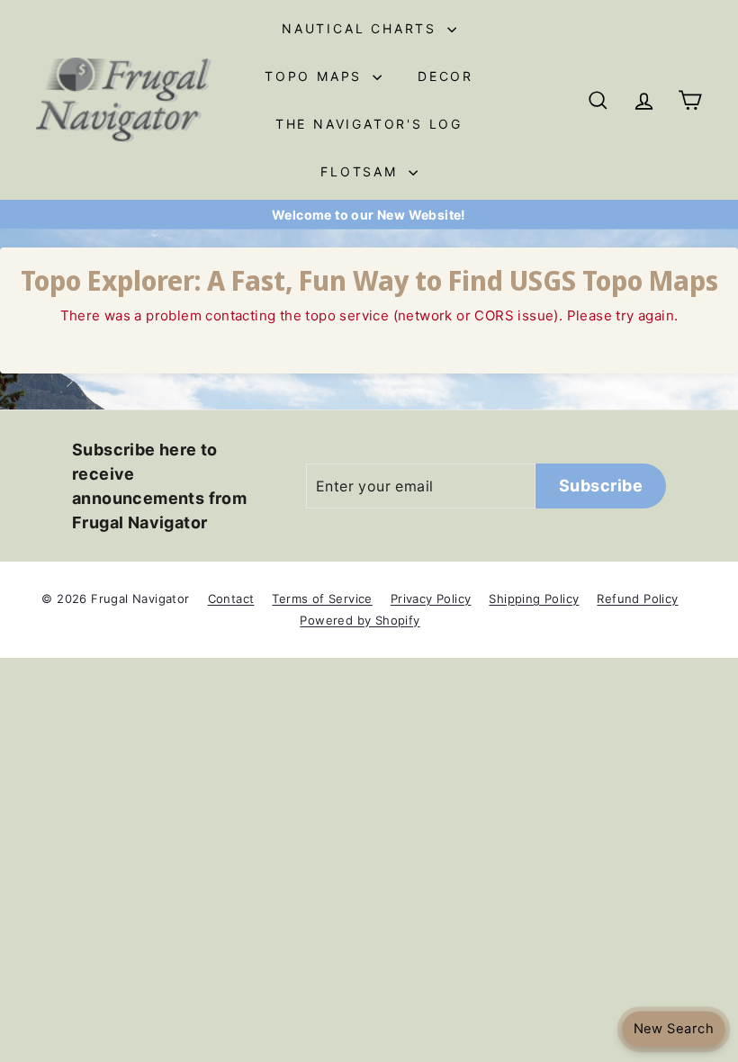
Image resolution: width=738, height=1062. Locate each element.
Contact (231, 598)
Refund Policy (637, 598)
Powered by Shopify (359, 620)
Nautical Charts (362, 28)
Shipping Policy (534, 598)
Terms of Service (322, 598)
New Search (673, 1029)
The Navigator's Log (369, 123)
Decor (445, 76)
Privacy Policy (431, 598)
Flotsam (361, 171)
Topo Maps (316, 76)
